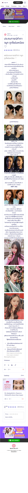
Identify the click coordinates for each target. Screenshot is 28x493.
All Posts (4, 26)
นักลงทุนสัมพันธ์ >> (14, 451)
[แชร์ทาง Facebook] (5, 365)
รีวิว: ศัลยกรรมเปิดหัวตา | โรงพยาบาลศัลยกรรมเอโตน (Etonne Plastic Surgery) (14, 394)
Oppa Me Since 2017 (14, 448)
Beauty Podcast (11, 26)
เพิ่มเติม (18, 26)
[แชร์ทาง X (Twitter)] (8, 365)
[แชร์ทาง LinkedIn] (12, 365)
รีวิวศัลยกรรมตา (7, 360)
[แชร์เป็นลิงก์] (15, 365)
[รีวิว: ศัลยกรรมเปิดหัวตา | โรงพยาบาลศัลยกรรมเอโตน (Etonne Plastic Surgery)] (14, 384)
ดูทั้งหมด (22, 375)
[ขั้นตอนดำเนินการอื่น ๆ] (23, 34)
